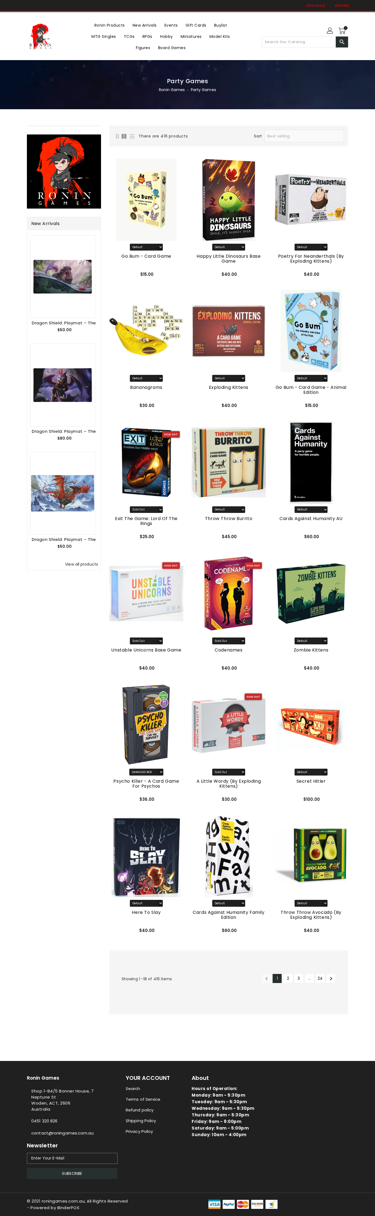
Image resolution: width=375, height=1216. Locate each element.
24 (320, 978)
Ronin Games (172, 89)
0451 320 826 (44, 1121)
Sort (258, 136)
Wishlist (342, 5)
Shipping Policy (141, 1121)
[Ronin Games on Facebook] (19, 5)
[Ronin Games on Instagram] (30, 5)
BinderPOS (68, 1208)
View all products (81, 564)
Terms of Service (143, 1099)
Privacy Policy (139, 1131)
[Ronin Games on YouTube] (40, 5)
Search (133, 1088)
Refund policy (139, 1110)
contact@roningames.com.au (62, 1133)
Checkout (315, 5)
